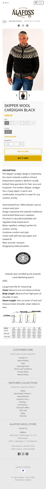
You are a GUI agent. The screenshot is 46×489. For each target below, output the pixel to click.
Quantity (7, 140)
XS (7, 123)
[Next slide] (29, 95)
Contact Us (23, 428)
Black (8, 132)
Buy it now (23, 158)
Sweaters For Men (15, 21)
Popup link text (10, 136)
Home (4, 21)
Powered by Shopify (23, 480)
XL (27, 123)
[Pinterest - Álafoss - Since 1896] (27, 25)
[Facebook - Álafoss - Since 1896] (18, 25)
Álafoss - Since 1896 (26, 477)
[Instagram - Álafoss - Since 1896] (23, 25)
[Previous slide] (17, 95)
